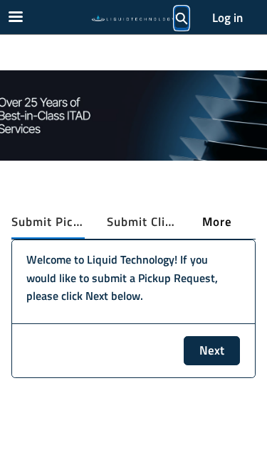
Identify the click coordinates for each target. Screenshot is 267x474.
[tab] (48, 223)
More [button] (217, 221)
